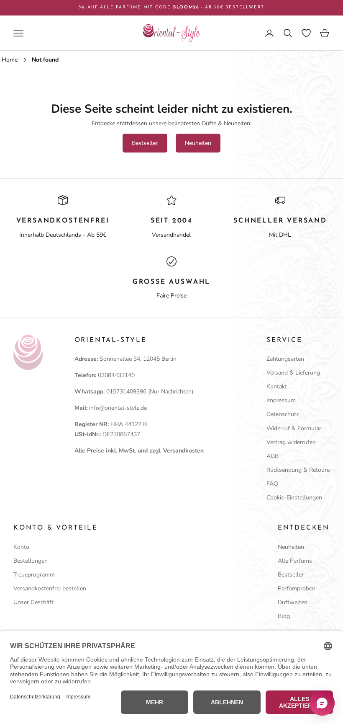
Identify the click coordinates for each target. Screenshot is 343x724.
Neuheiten (198, 143)
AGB (272, 456)
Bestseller (145, 143)
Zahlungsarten (285, 359)
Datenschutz (282, 414)
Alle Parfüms (295, 561)
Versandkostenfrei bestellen (49, 588)
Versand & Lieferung (293, 373)
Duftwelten (292, 602)
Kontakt (276, 386)
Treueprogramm (34, 575)
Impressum (281, 400)
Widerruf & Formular (293, 428)
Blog (284, 616)
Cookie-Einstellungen (294, 498)
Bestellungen (30, 561)
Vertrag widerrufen (291, 442)
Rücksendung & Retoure (298, 470)
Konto (21, 547)
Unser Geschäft (33, 602)
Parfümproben (296, 588)
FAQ (272, 484)
